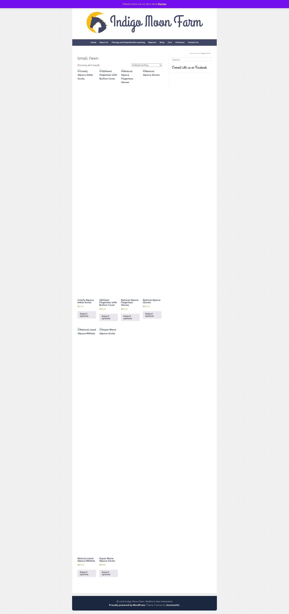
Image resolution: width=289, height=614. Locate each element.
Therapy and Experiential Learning (128, 42)
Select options (84, 314)
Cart (170, 42)
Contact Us (193, 42)
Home (93, 42)
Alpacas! (152, 42)
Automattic (173, 605)
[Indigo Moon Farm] (144, 34)
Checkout (180, 42)
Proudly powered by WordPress (127, 605)
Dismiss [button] (162, 4)
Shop (162, 42)
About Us (103, 42)
